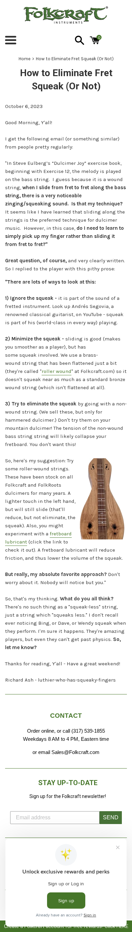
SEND (110, 817)
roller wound (56, 371)
